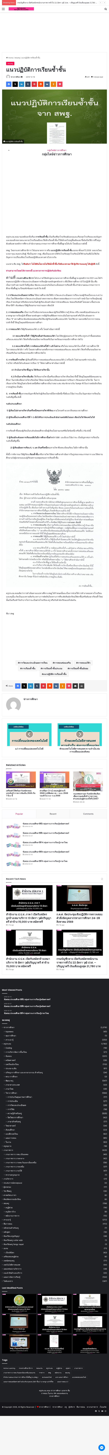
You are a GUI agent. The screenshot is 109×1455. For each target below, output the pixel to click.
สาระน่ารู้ (9, 1040)
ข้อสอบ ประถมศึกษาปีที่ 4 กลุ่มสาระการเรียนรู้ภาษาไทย (45, 842)
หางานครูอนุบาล (13, 1175)
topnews (9, 1031)
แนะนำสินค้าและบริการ (13, 1273)
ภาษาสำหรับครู (14, 1121)
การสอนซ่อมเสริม (62, 662)
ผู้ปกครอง (7, 1187)
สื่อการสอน (8, 1224)
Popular (19, 814)
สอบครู (17, 58)
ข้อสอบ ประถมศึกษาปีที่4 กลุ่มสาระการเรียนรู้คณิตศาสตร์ (46, 851)
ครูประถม (7, 1044)
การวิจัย (11, 1109)
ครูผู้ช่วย (9, 1207)
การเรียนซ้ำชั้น (28, 668)
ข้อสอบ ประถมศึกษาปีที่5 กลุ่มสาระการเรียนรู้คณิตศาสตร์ (46, 833)
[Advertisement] (54, 31)
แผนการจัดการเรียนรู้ (12, 1277)
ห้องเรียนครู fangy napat (14, 1244)
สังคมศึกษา (10, 1130)
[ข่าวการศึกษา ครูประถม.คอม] (21, 8)
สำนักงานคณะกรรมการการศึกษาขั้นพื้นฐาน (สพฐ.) (20, 1377)
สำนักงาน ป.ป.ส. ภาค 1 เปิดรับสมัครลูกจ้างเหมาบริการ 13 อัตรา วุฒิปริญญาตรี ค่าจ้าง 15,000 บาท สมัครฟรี (28, 918)
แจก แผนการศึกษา (61, 1377)
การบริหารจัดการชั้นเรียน (16, 1052)
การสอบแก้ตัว (83, 662)
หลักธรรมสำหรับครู (11, 1228)
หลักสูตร (7, 1232)
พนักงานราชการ (12, 1216)
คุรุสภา (68, 1368)
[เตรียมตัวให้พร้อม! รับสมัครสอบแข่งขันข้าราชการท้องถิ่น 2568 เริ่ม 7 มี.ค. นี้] (21, 780)
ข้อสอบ (9, 1056)
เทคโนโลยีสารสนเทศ (12, 1265)
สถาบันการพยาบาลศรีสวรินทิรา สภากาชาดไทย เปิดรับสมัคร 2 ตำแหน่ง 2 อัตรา (47, 3)
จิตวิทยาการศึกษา (15, 1117)
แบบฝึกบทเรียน (12, 1134)
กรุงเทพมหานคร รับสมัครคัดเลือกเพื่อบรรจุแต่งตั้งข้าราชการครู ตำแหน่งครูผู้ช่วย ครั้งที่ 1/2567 (86, 796)
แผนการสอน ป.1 (62, 1382)
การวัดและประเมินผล (17, 1105)
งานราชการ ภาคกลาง (15, 1158)
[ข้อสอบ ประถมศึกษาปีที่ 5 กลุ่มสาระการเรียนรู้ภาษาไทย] (13, 863)
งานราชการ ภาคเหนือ (15, 1166)
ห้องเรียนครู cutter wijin (13, 1240)
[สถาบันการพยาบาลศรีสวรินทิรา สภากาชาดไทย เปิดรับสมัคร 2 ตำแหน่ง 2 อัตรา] (90, 1303)
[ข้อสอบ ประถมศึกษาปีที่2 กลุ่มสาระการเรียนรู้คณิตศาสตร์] (13, 826)
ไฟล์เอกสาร (8, 1281)
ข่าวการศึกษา (15, 77)
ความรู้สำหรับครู (15, 1113)
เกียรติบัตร (10, 1252)
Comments (88, 814)
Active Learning (9, 1368)
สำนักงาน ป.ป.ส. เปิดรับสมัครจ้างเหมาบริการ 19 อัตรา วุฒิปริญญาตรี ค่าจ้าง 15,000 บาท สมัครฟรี (28, 962)
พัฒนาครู (9, 1081)
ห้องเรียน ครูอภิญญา (12, 1236)
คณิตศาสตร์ (11, 1060)
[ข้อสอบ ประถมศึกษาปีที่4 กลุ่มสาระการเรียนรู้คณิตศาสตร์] (13, 854)
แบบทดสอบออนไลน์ (79, 1377)
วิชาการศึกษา (11, 1093)
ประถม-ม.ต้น (11, 1068)
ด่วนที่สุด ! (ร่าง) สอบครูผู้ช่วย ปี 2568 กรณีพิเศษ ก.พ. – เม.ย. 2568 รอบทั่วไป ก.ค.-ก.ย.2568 (54, 793)
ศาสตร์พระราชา (10, 1195)
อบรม (6, 1248)
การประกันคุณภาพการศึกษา (20, 1097)
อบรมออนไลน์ (47, 1377)
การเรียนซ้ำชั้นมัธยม (78, 668)
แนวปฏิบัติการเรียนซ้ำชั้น (54, 674)
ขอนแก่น (39, 1368)
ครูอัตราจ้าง (11, 1211)
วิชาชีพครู (7, 1191)
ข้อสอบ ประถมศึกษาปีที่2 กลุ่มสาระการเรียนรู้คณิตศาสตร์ (46, 823)
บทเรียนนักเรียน (12, 1064)
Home (10, 58)
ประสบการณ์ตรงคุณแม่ (13, 1183)
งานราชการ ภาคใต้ (14, 1171)
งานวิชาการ (8, 1179)
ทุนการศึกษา (11, 1036)
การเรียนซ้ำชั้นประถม (52, 668)
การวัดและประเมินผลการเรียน (33, 662)
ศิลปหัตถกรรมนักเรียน (12, 1199)
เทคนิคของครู (9, 1261)
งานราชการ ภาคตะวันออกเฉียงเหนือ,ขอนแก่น (19, 1373)
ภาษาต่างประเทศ (13, 1085)
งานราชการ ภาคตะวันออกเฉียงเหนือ (21, 1162)
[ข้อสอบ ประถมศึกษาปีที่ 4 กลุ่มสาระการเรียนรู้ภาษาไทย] (13, 845)
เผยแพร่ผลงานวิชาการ (12, 1269)
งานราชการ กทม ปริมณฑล (17, 1154)
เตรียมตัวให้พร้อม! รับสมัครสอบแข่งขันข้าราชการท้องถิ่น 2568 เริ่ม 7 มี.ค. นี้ (20, 793)
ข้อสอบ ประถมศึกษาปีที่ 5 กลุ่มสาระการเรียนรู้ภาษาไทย (45, 861)
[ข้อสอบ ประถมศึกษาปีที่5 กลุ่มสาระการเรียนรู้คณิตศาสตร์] (13, 835)
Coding (9, 1048)
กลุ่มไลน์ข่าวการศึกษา (56, 150)
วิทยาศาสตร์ (11, 1126)
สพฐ (49, 1373)
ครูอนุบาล (7, 1146)
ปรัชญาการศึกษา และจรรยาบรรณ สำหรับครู (24, 1072)
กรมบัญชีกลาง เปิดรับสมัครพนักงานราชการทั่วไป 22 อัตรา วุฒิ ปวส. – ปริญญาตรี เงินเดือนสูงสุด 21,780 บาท (78, 962)
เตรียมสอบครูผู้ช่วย (11, 1257)
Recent (53, 814)
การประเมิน (13, 1101)
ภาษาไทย (9, 1089)
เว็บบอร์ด (103, 1407)
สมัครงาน (58, 1373)
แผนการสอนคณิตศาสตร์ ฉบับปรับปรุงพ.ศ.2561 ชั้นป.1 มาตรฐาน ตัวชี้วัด (28, 1382)
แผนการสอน (11, 1138)
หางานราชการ (92, 1407)
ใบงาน (8, 1142)
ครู (66, 1407)
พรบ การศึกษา (12, 1076)
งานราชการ (8, 1150)
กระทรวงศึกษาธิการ (26, 1368)
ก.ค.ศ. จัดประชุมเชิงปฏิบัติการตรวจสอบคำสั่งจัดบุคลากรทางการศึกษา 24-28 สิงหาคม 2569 (79, 918)
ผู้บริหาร (72, 1407)
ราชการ (41, 1373)
